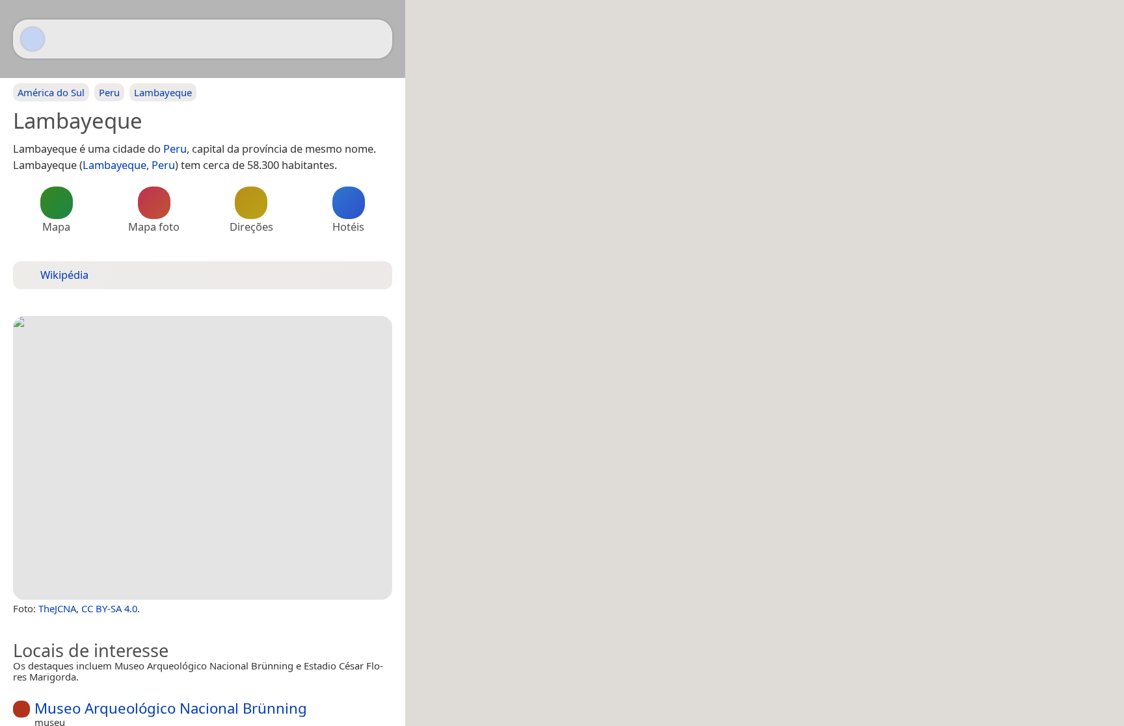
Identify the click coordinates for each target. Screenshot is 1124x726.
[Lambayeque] (202, 458)
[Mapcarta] (32, 39)
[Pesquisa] (376, 38)
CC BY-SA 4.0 (109, 608)
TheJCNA (57, 608)
